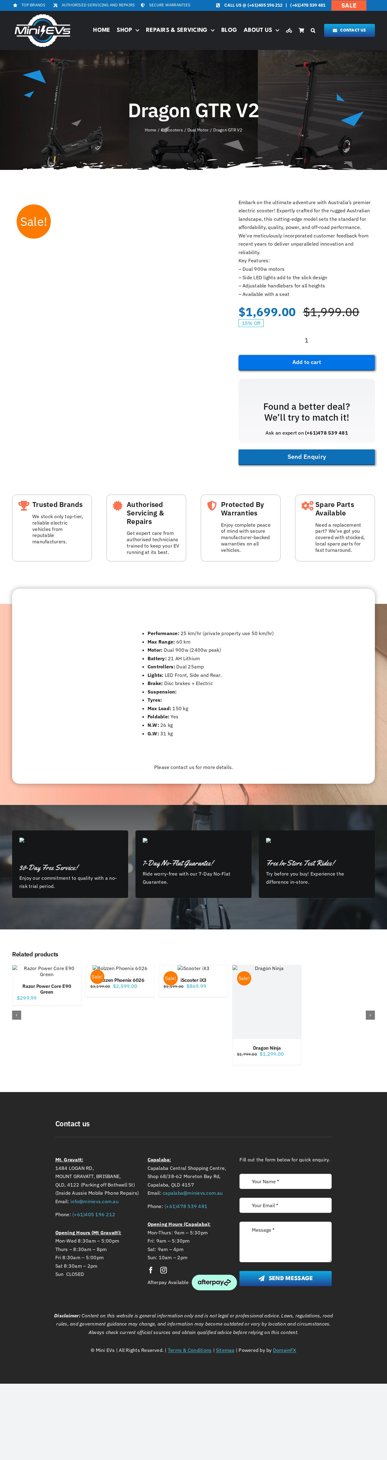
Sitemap (225, 1350)
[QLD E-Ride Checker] (289, 30)
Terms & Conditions (190, 1350)
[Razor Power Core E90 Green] (46, 971)
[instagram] (163, 1270)
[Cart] (301, 30)
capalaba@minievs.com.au (193, 1193)
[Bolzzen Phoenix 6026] (120, 968)
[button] (313, 30)
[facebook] (151, 1270)
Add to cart (306, 362)
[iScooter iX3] (193, 968)
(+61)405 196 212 (265, 5)
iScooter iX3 (193, 980)
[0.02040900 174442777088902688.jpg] (31, 202)
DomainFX (284, 1350)
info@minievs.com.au (94, 1201)
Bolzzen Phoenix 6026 (120, 980)
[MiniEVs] (42, 15)
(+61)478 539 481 (307, 5)
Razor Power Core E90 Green (46, 989)
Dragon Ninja (267, 1048)
